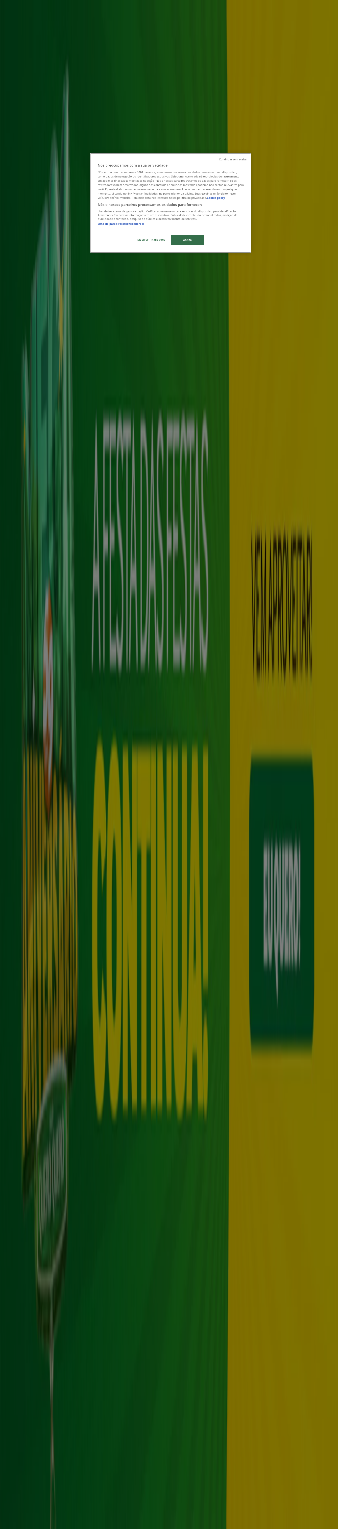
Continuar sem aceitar (233, 159)
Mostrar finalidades (151, 239)
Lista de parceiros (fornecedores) (121, 224)
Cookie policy (216, 198)
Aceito (187, 240)
